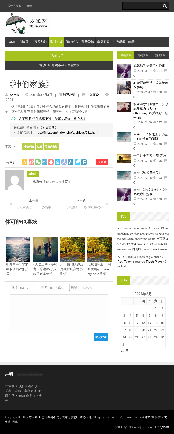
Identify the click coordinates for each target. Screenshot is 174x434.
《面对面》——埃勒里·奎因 (37, 207)
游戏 (133, 244)
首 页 (42, 65)
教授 (154, 239)
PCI (138, 228)
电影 (160, 244)
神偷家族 (29, 146)
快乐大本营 (139, 239)
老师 (124, 250)
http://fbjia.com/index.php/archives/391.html (67, 132)
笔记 (119, 250)
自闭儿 (128, 249)
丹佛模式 (144, 229)
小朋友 (142, 234)
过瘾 (39, 146)
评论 (153, 250)
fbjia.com (132, 228)
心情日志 (25, 42)
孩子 (136, 233)
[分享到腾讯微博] (44, 162)
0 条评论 (93, 95)
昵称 (14, 287)
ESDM (125, 229)
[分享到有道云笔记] (77, 162)
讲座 (144, 249)
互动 (153, 229)
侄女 (157, 228)
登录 (29, 5)
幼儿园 (161, 234)
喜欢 (102, 162)
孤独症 (125, 233)
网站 (74, 287)
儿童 (162, 228)
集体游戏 (164, 250)
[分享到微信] (38, 162)
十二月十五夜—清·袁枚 (149, 155)
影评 (124, 239)
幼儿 (156, 234)
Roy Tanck (124, 261)
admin (14, 95)
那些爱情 (87, 42)
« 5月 (124, 351)
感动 (149, 239)
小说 (147, 234)
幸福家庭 (103, 42)
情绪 (145, 239)
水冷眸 (149, 417)
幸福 (152, 234)
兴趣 (167, 228)
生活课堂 (119, 42)
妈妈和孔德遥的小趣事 (149, 66)
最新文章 (126, 55)
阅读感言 (72, 42)
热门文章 (160, 55)
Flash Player (155, 261)
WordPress (134, 417)
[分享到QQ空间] (24, 162)
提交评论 (101, 337)
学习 (131, 234)
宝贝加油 (40, 42)
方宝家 (161, 238)
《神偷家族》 (48, 128)
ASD (119, 228)
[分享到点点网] (70, 162)
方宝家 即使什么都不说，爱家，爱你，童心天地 (52, 118)
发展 (119, 234)
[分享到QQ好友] (51, 162)
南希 (131, 42)
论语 (148, 250)
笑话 (165, 244)
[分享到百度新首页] (57, 162)
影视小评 (56, 42)
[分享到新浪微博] (31, 162)
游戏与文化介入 (142, 244)
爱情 (151, 244)
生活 (155, 244)
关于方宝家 (14, 5)
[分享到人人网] (64, 162)
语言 (157, 249)
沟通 (128, 244)
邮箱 (44, 287)
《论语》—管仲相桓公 (83, 207)
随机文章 (143, 55)
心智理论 (130, 239)
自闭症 (136, 249)
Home (11, 42)
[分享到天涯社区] (84, 162)
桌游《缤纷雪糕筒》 (147, 172)
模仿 (124, 244)
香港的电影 (51, 146)
